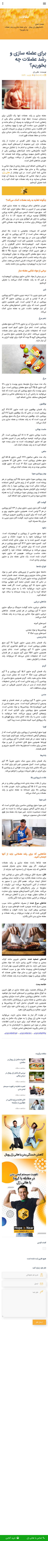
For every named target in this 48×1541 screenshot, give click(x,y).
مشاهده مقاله (20, 1068)
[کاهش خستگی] (24, 1137)
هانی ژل (6, 172)
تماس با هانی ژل (34, 1538)
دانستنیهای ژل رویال (36, 27)
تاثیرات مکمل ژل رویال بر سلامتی (16, 1061)
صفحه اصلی (39, 24)
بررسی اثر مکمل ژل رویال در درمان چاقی (15, 1074)
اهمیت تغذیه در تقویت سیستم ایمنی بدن (14, 1088)
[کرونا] (24, 1198)
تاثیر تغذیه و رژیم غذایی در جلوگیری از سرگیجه (15, 1101)
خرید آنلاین (11, 1538)
